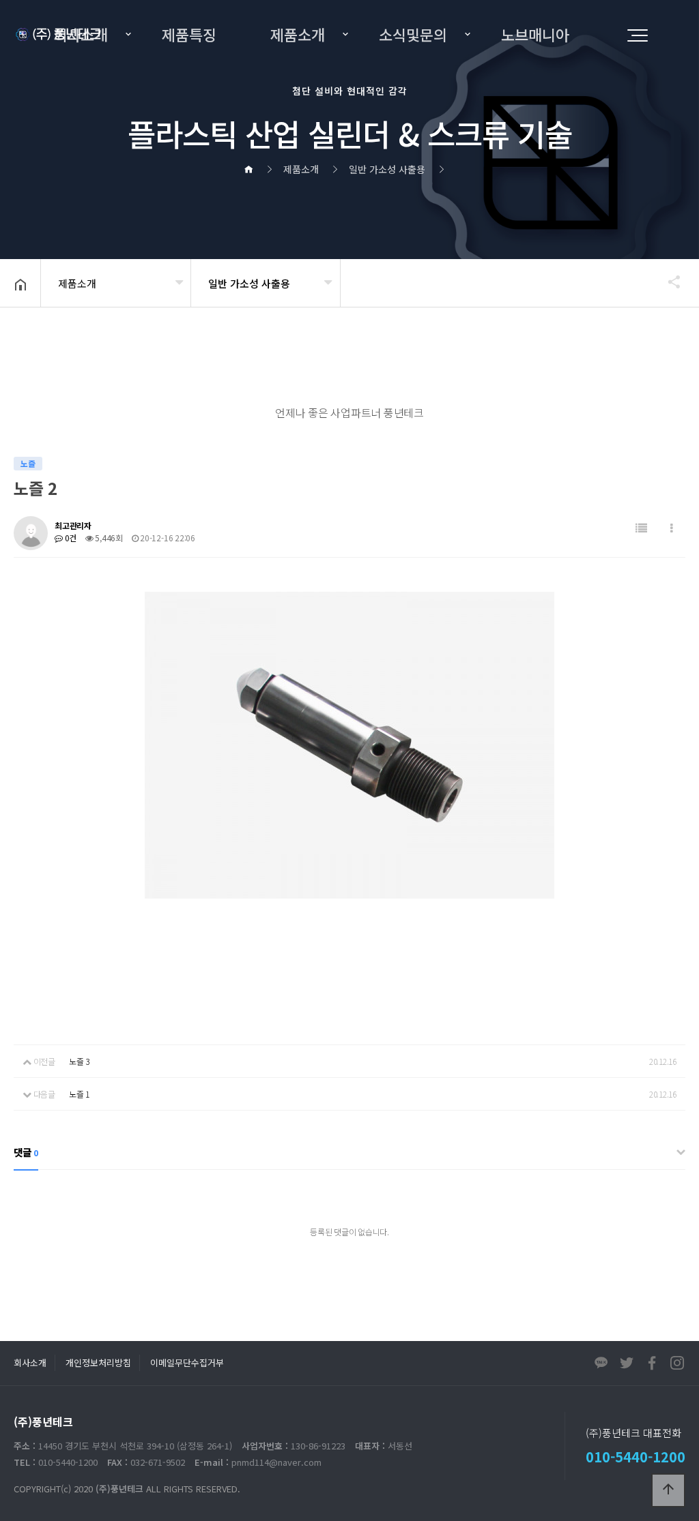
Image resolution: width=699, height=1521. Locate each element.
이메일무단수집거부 (187, 1362)
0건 (69, 537)
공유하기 (667, 281)
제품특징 (189, 34)
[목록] (641, 528)
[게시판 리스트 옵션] (672, 528)
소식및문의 (413, 34)
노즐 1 (79, 1094)
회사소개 (80, 34)
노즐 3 (79, 1061)
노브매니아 (535, 34)
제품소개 (297, 34)
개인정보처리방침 (98, 1362)
